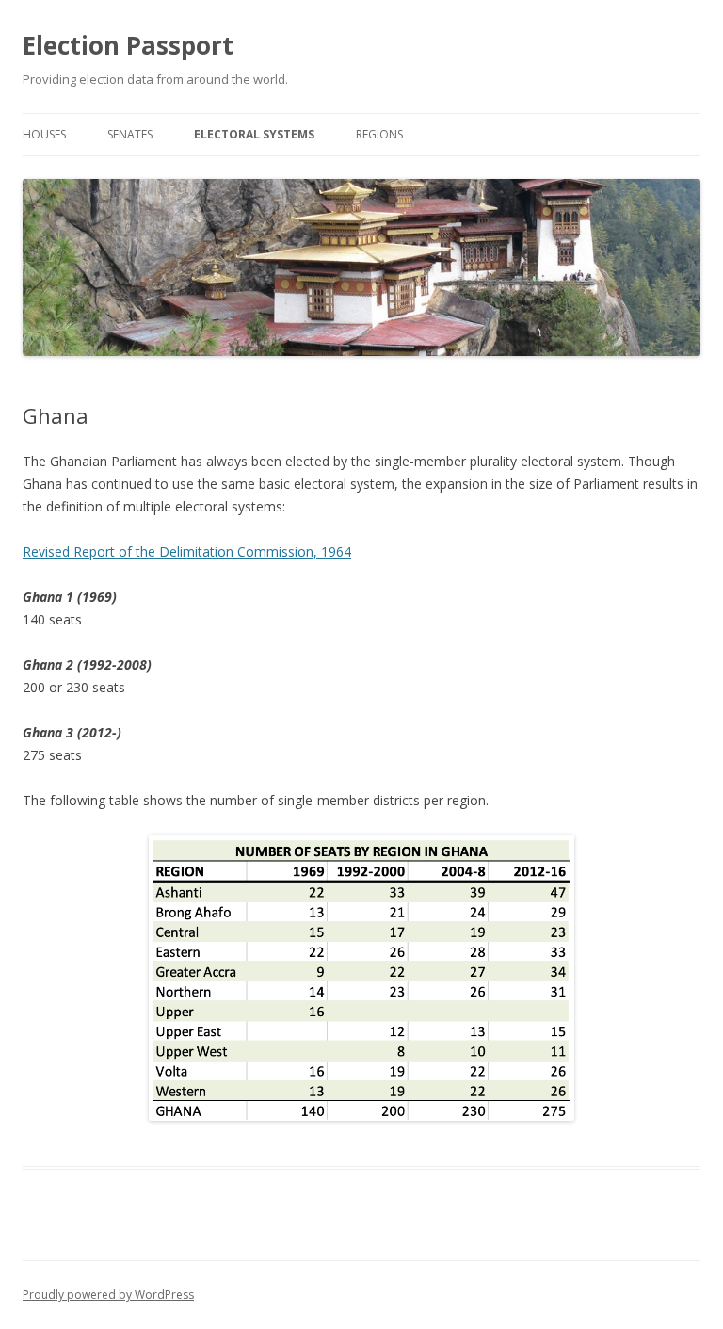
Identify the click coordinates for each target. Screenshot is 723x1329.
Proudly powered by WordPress (108, 1295)
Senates (130, 134)
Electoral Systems (254, 134)
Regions (379, 134)
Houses (44, 134)
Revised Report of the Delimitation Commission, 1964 (187, 551)
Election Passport (128, 45)
